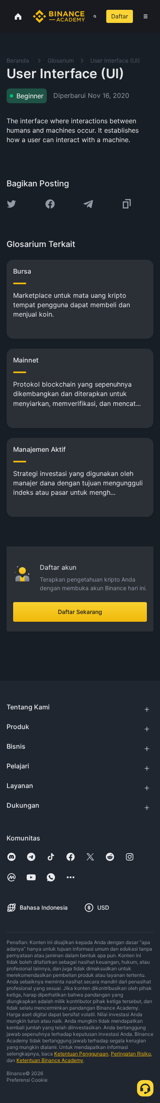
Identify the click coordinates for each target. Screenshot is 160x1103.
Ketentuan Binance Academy (49, 1060)
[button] (146, 16)
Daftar (119, 16)
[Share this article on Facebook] (50, 204)
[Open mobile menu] (145, 16)
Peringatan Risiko (131, 1054)
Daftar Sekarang (80, 611)
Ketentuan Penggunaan (81, 1054)
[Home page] (59, 16)
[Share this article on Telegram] (88, 204)
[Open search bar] (92, 16)
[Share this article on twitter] (11, 204)
